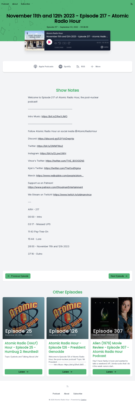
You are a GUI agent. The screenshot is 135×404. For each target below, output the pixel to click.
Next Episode (117, 276)
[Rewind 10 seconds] (59, 43)
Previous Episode (19, 276)
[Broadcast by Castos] (104, 47)
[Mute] (55, 43)
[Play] (49, 42)
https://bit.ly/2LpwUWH (53, 153)
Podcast (5, 4)
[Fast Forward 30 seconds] (69, 43)
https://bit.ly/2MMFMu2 (50, 146)
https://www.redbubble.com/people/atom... (60, 175)
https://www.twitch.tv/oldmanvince (72, 194)
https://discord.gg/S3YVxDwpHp (56, 138)
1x (64, 43)
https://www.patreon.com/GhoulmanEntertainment (55, 187)
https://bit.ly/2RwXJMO (54, 116)
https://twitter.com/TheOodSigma (62, 168)
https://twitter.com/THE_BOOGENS (65, 160)
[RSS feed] (131, 4)
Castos (83, 400)
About (15, 4)
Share (69, 47)
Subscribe (25, 4)
